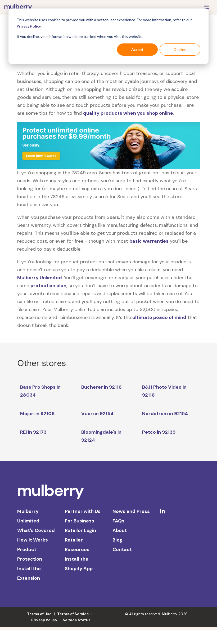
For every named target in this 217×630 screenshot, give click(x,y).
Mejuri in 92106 (37, 413)
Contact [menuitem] (122, 549)
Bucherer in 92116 (101, 387)
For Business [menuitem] (79, 521)
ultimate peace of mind (159, 317)
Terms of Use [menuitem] (39, 613)
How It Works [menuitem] (32, 540)
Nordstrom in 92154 (165, 413)
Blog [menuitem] (117, 540)
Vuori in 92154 (97, 413)
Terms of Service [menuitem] (73, 613)
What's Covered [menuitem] (36, 530)
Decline (180, 49)
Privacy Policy (29, 26)
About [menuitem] (119, 530)
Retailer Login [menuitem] (80, 530)
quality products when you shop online (128, 113)
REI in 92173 (33, 432)
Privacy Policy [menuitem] (44, 620)
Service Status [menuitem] (77, 620)
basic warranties (149, 241)
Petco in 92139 (158, 432)
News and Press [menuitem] (131, 511)
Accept (137, 49)
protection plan (48, 285)
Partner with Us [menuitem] (83, 511)
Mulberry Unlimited (39, 277)
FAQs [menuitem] (118, 521)
